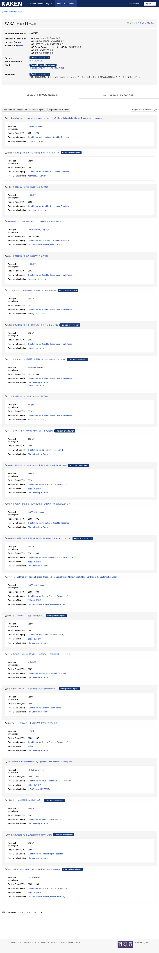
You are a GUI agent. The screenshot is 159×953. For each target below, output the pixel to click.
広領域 (61, 68)
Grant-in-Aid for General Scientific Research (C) (48, 484)
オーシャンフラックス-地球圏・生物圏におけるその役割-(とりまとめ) (36, 359)
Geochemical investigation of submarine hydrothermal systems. (33, 869)
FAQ (37, 943)
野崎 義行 (32, 367)
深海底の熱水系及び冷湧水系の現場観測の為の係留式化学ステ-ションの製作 (39, 538)
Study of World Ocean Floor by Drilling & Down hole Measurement (35, 221)
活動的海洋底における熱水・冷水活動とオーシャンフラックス (33, 153)
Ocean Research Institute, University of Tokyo (47, 604)
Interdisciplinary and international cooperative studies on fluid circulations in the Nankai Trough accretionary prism (55, 118)
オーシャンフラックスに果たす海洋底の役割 (25, 616)
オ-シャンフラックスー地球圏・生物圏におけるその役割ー (31, 290)
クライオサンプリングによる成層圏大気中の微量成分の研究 (32, 689)
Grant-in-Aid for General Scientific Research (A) (48, 596)
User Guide (28, 943)
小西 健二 (32, 195)
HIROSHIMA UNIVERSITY (39, 789)
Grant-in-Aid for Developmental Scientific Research (49, 781)
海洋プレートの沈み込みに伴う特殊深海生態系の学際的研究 (32, 723)
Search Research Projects (41, 4)
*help (152, 23)
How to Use (134, 4)
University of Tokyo (36, 141)
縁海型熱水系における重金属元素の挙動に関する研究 (29, 835)
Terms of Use (53, 943)
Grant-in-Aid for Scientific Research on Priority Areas (50, 172)
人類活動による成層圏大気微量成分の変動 (24, 800)
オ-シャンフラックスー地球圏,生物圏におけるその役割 (30, 431)
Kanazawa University (37, 210)
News (43, 943)
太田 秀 (31, 731)
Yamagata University (36, 176)
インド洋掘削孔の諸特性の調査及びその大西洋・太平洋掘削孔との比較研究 (38, 654)
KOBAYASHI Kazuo (36, 512)
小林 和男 (45, 230)
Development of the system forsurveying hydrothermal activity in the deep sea (39, 762)
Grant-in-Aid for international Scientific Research (48, 137)
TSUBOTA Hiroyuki (36, 770)
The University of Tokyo (38, 382)
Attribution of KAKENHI (70, 943)
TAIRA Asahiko (34, 230)
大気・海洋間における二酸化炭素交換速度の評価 (27, 187)
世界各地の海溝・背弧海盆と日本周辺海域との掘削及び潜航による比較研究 (38, 504)
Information (16, 943)
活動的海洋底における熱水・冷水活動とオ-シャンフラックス (32, 325)
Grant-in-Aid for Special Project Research (45, 854)
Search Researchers (65, 4)
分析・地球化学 (36, 61)
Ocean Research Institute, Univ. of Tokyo (45, 245)
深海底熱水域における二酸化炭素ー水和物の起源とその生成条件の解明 (37, 465)
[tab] (41, 95)
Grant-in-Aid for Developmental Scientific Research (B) (51, 557)
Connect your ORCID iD (140, 23)
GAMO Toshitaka (35, 126)
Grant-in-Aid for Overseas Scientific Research (47, 673)
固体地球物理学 (36, 68)
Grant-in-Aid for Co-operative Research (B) (46, 450)
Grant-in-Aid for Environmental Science (44, 708)
